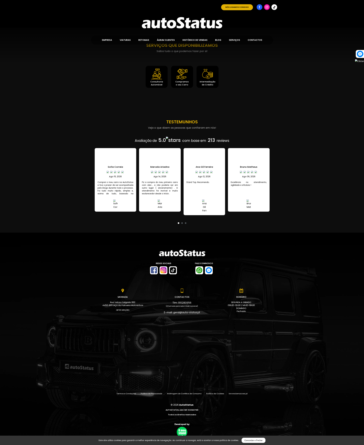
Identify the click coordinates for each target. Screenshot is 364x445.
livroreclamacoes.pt (238, 393)
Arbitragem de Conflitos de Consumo (184, 393)
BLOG (218, 40)
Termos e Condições (126, 393)
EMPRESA (107, 40)
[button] (178, 221)
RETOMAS (143, 40)
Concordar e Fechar (253, 440)
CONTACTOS (255, 40)
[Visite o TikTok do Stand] (173, 270)
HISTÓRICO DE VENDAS (194, 40)
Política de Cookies (215, 393)
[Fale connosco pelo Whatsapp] (199, 270)
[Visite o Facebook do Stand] (154, 270)
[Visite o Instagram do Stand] (163, 270)
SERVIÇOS (234, 40)
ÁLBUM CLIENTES (166, 40)
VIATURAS (125, 40)
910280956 (184, 302)
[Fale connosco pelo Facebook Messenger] (209, 270)
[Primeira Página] (182, 14)
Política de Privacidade (151, 393)
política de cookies (229, 440)
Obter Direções (122, 310)
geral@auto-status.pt (186, 312)
